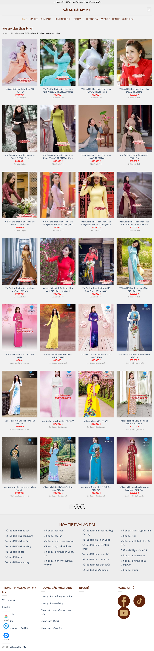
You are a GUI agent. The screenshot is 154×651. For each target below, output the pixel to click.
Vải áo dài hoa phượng (17, 562)
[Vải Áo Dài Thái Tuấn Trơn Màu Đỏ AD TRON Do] (134, 62)
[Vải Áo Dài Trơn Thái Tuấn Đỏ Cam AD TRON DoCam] (96, 261)
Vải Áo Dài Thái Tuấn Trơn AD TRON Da (134, 156)
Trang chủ (7, 33)
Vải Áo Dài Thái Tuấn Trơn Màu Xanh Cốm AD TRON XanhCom (58, 156)
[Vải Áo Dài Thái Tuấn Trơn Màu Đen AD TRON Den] (19, 128)
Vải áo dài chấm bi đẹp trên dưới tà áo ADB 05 (58, 488)
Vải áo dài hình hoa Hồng (18, 546)
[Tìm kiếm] (149, 10)
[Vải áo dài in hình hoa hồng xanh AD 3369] (19, 394)
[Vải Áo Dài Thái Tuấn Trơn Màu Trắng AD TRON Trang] (96, 62)
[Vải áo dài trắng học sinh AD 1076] (57, 394)
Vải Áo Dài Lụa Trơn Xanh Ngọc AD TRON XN (134, 289)
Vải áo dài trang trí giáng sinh (136, 530)
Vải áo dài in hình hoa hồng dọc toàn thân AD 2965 (134, 488)
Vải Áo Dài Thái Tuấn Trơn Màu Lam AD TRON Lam (96, 156)
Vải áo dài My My (18, 647)
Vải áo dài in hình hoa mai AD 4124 (20, 355)
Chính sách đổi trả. (50, 620)
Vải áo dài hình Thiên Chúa (96, 539)
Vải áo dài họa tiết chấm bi (57, 546)
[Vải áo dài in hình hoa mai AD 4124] (19, 327)
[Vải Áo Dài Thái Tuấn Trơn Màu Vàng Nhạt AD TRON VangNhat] (96, 195)
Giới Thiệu (128, 19)
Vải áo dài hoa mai (53, 530)
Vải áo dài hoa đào (14, 551)
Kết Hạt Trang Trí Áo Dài (15, 627)
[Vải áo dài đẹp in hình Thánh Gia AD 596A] (96, 460)
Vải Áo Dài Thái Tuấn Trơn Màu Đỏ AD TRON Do (134, 90)
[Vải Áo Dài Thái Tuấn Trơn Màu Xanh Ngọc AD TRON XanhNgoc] (57, 62)
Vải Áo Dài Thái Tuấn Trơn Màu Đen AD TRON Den (20, 156)
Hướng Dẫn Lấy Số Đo (98, 19)
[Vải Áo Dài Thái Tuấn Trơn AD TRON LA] (19, 62)
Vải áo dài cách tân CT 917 (96, 421)
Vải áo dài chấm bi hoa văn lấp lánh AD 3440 (58, 355)
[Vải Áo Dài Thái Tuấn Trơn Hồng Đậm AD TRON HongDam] (57, 261)
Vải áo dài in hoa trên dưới (96, 564)
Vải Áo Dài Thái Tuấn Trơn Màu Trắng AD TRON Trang (96, 90)
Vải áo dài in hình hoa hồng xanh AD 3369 (20, 422)
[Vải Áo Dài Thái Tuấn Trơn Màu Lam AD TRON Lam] (96, 128)
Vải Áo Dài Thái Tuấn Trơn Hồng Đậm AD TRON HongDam (58, 289)
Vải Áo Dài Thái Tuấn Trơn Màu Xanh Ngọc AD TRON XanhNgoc (58, 90)
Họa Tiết (33, 19)
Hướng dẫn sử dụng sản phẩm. (57, 596)
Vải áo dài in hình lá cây (133, 555)
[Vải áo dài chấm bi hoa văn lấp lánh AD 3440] (57, 327)
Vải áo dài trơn (128, 535)
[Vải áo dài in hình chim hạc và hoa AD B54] (19, 460)
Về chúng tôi (8, 599)
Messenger (6, 639)
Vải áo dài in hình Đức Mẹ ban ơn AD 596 (134, 355)
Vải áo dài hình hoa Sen (17, 530)
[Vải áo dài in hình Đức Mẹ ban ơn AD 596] (134, 327)
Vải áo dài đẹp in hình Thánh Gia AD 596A (96, 488)
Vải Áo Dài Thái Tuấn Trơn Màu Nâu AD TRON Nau (20, 223)
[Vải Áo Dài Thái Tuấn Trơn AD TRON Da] (134, 128)
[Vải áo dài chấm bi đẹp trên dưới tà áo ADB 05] (57, 460)
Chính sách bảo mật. (51, 627)
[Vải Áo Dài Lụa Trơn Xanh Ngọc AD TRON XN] (134, 261)
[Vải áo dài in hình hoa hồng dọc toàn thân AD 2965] (134, 460)
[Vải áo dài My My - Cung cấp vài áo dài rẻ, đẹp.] (77, 10)
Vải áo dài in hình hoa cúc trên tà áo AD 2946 (96, 355)
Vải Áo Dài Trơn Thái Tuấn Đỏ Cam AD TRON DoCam (96, 289)
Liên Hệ (116, 19)
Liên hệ (6, 606)
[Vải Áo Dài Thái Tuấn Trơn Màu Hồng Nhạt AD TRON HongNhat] (57, 195)
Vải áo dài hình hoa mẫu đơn (59, 541)
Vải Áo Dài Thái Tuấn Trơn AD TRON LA (20, 90)
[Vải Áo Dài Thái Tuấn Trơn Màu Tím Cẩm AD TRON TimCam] (134, 195)
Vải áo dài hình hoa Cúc (17, 541)
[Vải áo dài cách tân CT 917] (96, 394)
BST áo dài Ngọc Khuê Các (134, 550)
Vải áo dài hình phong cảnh (19, 535)
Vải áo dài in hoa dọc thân (95, 559)
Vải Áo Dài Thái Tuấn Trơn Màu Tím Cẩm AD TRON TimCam (134, 223)
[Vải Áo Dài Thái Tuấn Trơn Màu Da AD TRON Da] (19, 261)
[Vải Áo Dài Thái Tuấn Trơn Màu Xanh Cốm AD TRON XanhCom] (57, 128)
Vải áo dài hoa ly (13, 556)
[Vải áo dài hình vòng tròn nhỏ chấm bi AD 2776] (134, 394)
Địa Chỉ (6, 620)
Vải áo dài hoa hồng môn (95, 569)
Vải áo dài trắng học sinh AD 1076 (58, 421)
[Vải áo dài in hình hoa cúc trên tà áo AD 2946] (96, 327)
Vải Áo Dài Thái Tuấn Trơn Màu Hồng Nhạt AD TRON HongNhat (58, 223)
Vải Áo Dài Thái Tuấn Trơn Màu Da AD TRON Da (20, 289)
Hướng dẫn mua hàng (52, 603)
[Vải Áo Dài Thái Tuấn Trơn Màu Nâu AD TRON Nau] (19, 195)
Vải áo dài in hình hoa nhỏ (95, 554)
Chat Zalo (6, 630)
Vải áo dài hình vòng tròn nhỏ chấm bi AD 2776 (134, 422)
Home (24, 19)
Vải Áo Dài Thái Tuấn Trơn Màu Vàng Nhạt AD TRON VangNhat (96, 223)
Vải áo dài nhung (129, 569)
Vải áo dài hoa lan (53, 535)
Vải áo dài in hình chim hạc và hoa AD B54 (20, 488)
